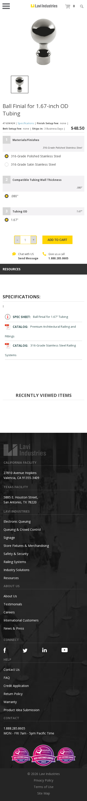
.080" (14, 196)
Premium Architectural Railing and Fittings (40, 331)
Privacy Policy (43, 780)
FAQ (7, 677)
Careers (9, 612)
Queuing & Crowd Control (22, 529)
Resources (11, 578)
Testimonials (13, 604)
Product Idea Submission (21, 710)
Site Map (43, 793)
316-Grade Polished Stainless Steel (36, 156)
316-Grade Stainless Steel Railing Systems (40, 350)
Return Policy (13, 694)
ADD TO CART (57, 240)
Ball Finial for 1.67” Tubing (40, 317)
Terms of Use (44, 787)
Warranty (10, 702)
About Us (10, 596)
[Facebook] (8, 650)
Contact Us (12, 669)
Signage (9, 537)
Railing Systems (15, 562)
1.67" (14, 220)
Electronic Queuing (17, 521)
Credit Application (16, 686)
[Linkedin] (47, 650)
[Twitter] (27, 651)
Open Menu (7, 6)
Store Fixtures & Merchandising (26, 545)
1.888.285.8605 (58, 258)
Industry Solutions (16, 570)
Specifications (26, 123)
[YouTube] (66, 650)
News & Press (14, 628)
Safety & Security (16, 554)
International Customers (21, 620)
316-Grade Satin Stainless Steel (33, 164)
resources (12, 269)
